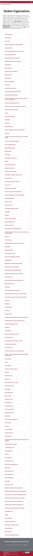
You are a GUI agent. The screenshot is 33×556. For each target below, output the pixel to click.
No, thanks (27, 552)
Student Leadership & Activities (6, 4)
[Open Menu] (31, 2)
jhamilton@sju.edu (7, 27)
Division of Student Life (6, 2)
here (25, 27)
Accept (24, 552)
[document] (11, 553)
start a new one (17, 21)
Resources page (6, 25)
